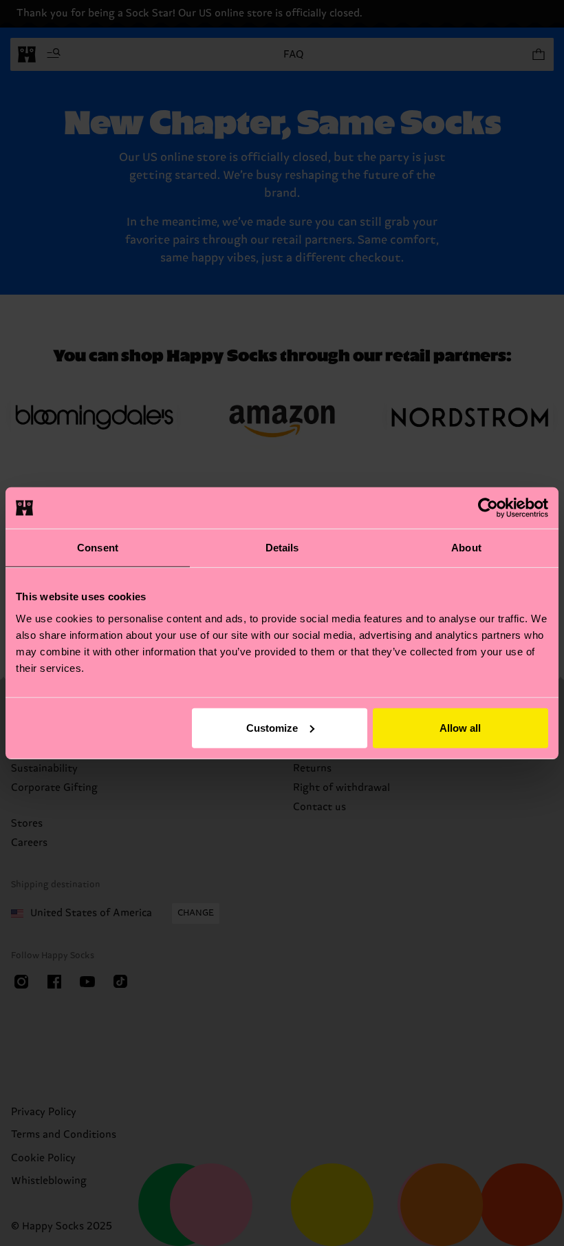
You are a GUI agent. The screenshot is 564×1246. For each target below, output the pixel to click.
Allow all (460, 727)
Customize (272, 727)
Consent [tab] (97, 547)
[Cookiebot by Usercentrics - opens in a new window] (488, 508)
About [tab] (466, 547)
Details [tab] (282, 547)
